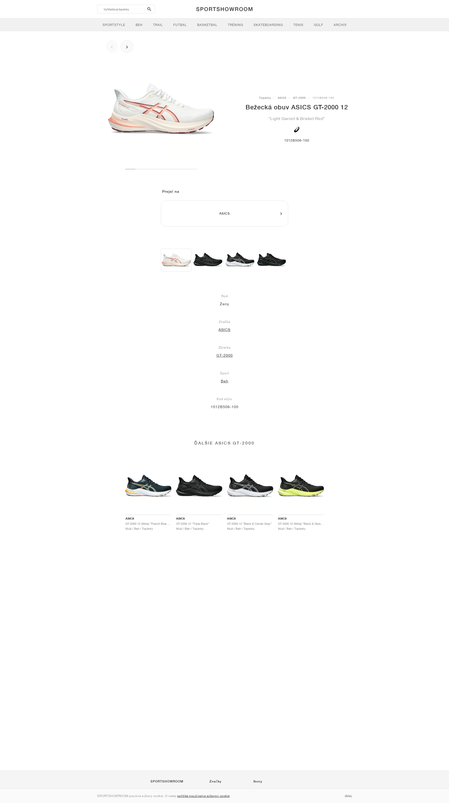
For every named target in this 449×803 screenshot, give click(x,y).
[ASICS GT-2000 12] (176, 260)
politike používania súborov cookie (203, 796)
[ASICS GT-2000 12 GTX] (271, 260)
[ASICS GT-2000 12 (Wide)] (208, 260)
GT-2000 (299, 97)
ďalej (348, 796)
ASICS (282, 97)
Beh (224, 381)
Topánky (265, 97)
